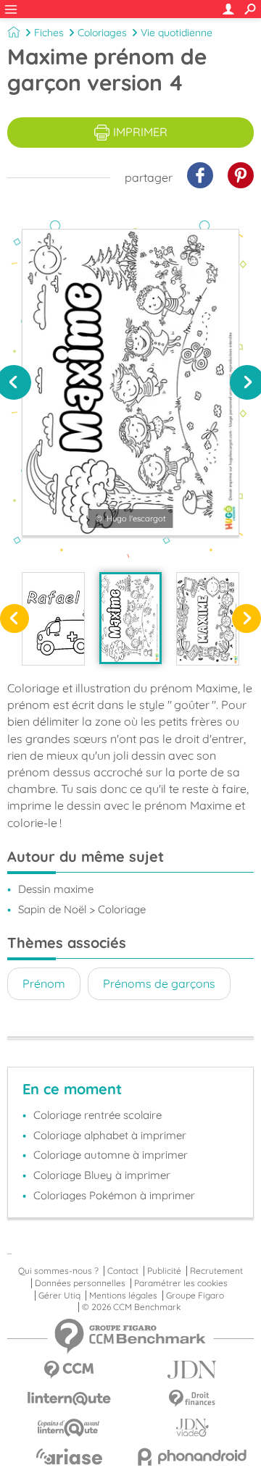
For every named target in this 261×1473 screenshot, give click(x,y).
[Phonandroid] (192, 1457)
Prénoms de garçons (159, 983)
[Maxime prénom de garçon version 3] (207, 619)
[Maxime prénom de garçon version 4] (130, 618)
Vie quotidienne (176, 32)
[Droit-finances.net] (192, 1399)
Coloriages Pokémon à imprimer (114, 1195)
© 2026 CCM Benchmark (131, 1307)
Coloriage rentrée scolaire (97, 1115)
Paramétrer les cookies (181, 1283)
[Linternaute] (68, 1399)
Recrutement (216, 1271)
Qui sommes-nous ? (58, 1271)
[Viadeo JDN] (192, 1428)
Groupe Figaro (195, 1296)
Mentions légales (123, 1296)
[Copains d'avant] (68, 1428)
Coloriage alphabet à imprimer (109, 1135)
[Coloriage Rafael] (53, 619)
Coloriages (102, 32)
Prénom (43, 983)
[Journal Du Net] (192, 1370)
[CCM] (68, 1370)
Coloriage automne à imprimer (110, 1155)
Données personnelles (80, 1283)
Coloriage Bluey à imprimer (101, 1175)
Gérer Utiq (59, 1296)
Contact (122, 1271)
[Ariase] (68, 1456)
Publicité (164, 1271)
